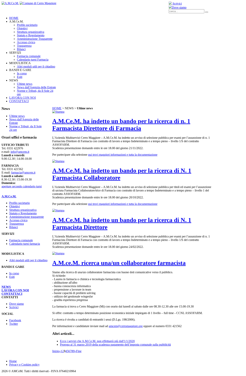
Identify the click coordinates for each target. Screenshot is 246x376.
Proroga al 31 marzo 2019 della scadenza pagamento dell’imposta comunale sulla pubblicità (115, 344)
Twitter (13, 323)
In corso (14, 273)
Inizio (55, 351)
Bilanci (13, 227)
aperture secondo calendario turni (22, 186)
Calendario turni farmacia (24, 243)
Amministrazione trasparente (26, 216)
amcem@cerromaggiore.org (126, 326)
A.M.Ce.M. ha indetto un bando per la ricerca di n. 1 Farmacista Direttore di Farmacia (121, 125)
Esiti (12, 276)
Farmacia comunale (21, 240)
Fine (78, 351)
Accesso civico (18, 220)
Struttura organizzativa (23, 209)
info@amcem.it (20, 151)
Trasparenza (16, 223)
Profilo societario (19, 203)
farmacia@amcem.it (23, 172)
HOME (57, 108)
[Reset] (206, 12)
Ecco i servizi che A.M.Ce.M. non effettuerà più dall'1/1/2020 (97, 341)
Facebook (15, 320)
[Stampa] (58, 111)
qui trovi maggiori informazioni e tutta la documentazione (122, 154)
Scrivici (177, 3)
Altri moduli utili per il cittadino (28, 260)
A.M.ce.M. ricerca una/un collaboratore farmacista (119, 262)
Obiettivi (14, 206)
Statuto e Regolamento (23, 213)
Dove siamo (179, 7)
